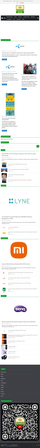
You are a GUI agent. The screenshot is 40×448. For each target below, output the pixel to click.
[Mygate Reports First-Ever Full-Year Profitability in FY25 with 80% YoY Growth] (4, 273)
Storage (2, 387)
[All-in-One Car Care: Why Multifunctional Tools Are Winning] (4, 165)
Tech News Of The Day (7, 139)
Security (2, 385)
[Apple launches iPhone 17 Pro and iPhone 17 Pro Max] (4, 342)
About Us (2, 391)
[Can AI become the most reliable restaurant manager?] (4, 175)
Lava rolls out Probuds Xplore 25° (13, 227)
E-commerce (9, 19)
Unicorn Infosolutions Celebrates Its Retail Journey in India (17, 330)
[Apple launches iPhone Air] (4, 347)
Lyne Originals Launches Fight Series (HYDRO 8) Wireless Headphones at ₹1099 (17, 217)
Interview (33, 16)
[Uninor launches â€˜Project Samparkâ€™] (10, 104)
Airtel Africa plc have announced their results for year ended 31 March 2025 (19, 283)
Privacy (2, 396)
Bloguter (18, 19)
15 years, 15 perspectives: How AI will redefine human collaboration (18, 169)
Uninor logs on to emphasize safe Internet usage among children (18, 53)
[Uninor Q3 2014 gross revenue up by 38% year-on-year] (10, 67)
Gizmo (15, 16)
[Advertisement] (20, 28)
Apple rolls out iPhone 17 (12, 351)
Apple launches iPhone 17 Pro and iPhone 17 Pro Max (16, 341)
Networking (3, 378)
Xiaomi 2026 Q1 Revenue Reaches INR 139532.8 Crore (16, 264)
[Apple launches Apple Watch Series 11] (4, 357)
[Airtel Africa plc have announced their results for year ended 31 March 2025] (4, 284)
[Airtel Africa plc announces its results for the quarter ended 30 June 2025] (4, 278)
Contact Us (3, 393)
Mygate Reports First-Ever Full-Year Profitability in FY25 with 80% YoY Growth (20, 272)
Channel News (26, 16)
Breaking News (10, 16)
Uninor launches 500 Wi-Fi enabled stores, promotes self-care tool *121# (29, 78)
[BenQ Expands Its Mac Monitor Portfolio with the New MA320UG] (20, 309)
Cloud (2, 380)
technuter (10, 71)
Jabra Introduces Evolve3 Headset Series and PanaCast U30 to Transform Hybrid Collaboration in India (22, 232)
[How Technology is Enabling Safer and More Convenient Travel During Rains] (4, 180)
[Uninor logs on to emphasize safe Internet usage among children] (20, 47)
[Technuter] (2, 18)
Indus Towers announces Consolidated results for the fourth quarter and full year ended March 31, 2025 (22, 289)
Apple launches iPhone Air (12, 346)
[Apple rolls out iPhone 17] (4, 352)
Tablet (2, 376)
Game (23, 19)
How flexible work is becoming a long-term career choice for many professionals (19, 154)
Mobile (2, 374)
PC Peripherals (3, 382)
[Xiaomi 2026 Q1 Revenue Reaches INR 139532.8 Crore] (20, 251)
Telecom (20, 16)
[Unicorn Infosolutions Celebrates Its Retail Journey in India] (4, 331)
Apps (14, 19)
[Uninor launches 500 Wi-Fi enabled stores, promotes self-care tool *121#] (30, 68)
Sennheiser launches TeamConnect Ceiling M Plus (24, 1)
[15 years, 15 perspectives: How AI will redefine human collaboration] (4, 170)
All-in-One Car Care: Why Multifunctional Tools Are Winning (17, 164)
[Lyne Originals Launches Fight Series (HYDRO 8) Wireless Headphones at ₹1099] (20, 201)
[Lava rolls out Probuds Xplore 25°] (4, 228)
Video (2, 389)
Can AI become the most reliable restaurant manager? (16, 174)
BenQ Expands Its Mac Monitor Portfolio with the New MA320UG (19, 321)
